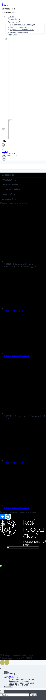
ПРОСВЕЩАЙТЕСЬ (12, 185)
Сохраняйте (8, 175)
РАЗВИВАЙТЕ (9, 199)
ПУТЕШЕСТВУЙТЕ (11, 189)
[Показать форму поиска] (3, 145)
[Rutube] (10, 138)
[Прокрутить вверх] (2, 662)
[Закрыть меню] (0, 667)
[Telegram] (6, 138)
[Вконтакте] (3, 138)
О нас (11, 16)
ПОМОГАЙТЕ (8, 194)
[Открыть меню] (4, 158)
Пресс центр (14, 19)
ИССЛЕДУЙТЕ (9, 180)
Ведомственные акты (19, 32)
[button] (23, 175)
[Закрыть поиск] (2, 691)
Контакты (12, 35)
